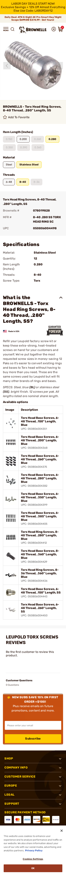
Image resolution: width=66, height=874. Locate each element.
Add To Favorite (19, 117)
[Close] (62, 831)
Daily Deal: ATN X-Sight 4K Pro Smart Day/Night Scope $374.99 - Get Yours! (33, 18)
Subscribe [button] (33, 738)
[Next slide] (59, 65)
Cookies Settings (33, 859)
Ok (32, 868)
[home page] (33, 30)
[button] (6, 29)
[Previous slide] (7, 65)
